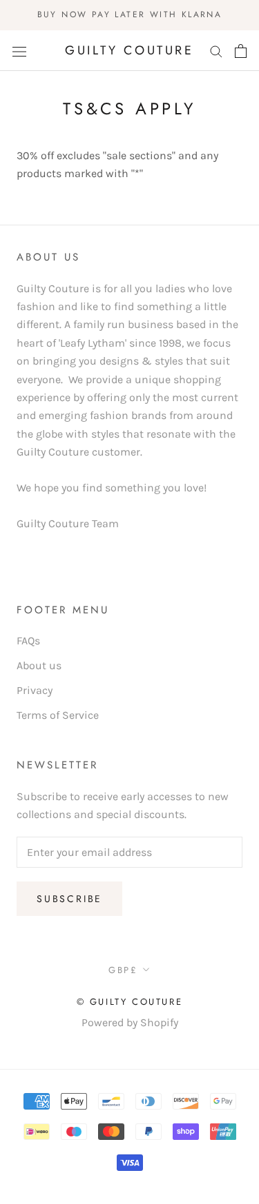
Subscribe (69, 899)
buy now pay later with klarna (129, 14)
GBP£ (122, 970)
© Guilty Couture (130, 1001)
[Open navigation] (19, 51)
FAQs (28, 640)
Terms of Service (58, 715)
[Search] (216, 51)
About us (39, 665)
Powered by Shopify (129, 1022)
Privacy (34, 690)
